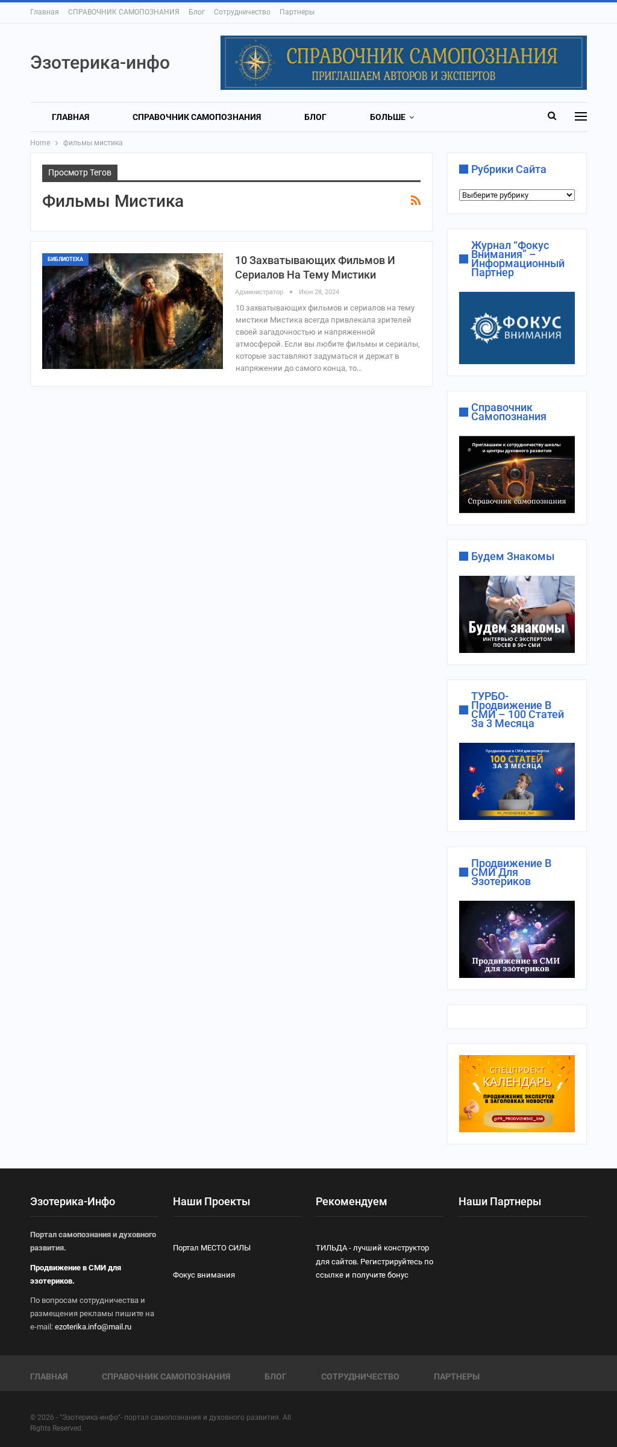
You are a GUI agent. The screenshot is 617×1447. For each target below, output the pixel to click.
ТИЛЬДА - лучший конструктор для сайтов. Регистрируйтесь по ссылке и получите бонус (374, 1261)
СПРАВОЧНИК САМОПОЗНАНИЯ (124, 12)
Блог (197, 12)
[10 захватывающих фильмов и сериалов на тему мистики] (132, 311)
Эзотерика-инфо (100, 62)
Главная (44, 12)
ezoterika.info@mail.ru (93, 1326)
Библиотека (65, 259)
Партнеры (297, 12)
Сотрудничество (242, 12)
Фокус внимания (204, 1274)
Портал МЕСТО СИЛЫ (212, 1247)
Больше (388, 117)
